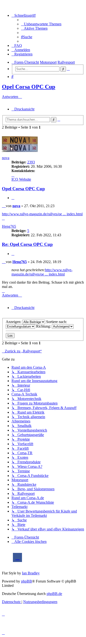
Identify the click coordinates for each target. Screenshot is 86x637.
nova (5, 158)
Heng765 (9, 226)
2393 (31, 162)
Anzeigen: (14, 322)
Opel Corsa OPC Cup (28, 87)
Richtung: (44, 326)
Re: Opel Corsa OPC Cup (27, 244)
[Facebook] (17, 557)
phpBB (26, 581)
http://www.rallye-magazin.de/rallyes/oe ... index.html (42, 214)
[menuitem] (41, 24)
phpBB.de (54, 594)
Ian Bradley (31, 573)
